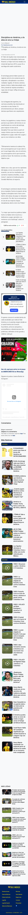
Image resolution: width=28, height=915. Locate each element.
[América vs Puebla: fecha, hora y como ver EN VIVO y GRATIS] (7, 505)
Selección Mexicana (7, 906)
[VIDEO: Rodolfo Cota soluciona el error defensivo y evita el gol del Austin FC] (7, 810)
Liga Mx (4, 900)
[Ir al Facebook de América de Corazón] (16, 906)
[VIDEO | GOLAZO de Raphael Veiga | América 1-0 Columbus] (7, 663)
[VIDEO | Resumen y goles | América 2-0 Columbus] (7, 568)
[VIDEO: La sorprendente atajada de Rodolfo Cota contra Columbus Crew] (7, 581)
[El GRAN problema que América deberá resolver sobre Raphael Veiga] (11, 273)
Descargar (14, 310)
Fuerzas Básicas (6, 894)
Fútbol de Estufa (6, 897)
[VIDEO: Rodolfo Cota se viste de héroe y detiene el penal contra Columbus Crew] (7, 595)
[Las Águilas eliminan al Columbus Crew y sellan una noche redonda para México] (11, 237)
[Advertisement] (14, 19)
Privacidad (18, 903)
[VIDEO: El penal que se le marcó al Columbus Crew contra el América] (7, 621)
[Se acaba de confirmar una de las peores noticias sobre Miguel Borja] (7, 801)
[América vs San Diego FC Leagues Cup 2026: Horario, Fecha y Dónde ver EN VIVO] (7, 863)
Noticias (18, 891)
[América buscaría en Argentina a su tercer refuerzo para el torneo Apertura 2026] (7, 873)
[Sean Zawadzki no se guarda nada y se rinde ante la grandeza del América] (7, 706)
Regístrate (18, 897)
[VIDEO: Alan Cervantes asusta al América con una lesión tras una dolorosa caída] (7, 649)
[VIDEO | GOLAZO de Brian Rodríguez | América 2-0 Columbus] (7, 608)
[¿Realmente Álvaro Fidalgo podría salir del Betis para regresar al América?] (7, 676)
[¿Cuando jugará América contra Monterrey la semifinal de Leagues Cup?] (7, 493)
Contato (18, 900)
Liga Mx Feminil (6, 903)
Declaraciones (5, 891)
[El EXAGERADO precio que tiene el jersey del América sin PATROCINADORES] (7, 452)
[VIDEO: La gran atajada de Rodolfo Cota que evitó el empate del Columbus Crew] (7, 634)
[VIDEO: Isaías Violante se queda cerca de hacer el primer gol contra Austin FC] (7, 819)
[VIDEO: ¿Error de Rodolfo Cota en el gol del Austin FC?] (7, 837)
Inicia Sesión (19, 894)
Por (7, 45)
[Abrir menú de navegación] (24, 1)
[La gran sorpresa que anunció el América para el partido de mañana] (7, 828)
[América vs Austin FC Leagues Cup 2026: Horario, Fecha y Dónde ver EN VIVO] (7, 845)
